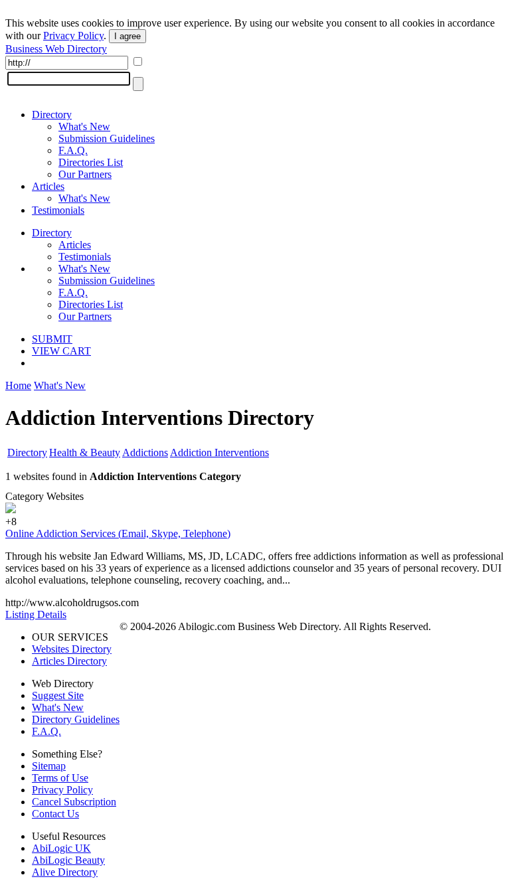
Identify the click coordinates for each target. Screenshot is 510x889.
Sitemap (49, 765)
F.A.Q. (73, 150)
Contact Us (55, 813)
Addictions (145, 452)
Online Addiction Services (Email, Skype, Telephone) (117, 533)
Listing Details (35, 614)
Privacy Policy (73, 35)
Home (18, 385)
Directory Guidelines (76, 719)
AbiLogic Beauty (68, 860)
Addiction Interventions (219, 452)
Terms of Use (60, 777)
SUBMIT (52, 339)
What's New (84, 126)
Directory (52, 114)
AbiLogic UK (61, 848)
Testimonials (58, 210)
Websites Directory (72, 649)
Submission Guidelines (106, 138)
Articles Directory (69, 661)
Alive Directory (65, 872)
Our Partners (85, 174)
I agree (127, 36)
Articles (48, 186)
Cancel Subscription (74, 801)
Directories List (90, 162)
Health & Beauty (84, 452)
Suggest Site (58, 695)
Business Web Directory (56, 48)
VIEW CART (61, 351)
